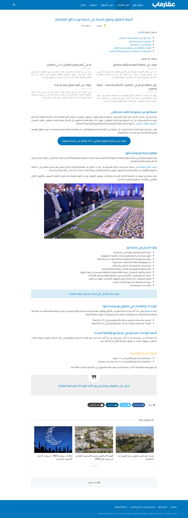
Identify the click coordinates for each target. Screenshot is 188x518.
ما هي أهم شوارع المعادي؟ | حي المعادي (69, 64)
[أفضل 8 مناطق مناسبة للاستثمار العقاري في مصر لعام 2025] (94, 439)
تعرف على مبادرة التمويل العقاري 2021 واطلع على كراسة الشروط (94, 141)
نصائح (83, 5)
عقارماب (173, 507)
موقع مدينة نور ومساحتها (140, 41)
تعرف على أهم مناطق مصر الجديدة (72, 84)
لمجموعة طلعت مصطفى (146, 123)
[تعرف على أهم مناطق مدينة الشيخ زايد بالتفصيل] (135, 439)
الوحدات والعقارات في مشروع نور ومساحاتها (133, 48)
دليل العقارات (123, 5)
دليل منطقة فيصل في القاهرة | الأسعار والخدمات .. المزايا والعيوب (127, 86)
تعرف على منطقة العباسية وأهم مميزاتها (135, 64)
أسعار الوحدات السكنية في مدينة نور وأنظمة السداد (130, 51)
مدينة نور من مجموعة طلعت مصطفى (135, 38)
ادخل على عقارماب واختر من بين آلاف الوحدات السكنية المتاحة (94, 385)
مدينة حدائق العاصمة (148, 167)
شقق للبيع (138, 5)
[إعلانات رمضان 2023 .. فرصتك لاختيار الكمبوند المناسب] (53, 439)
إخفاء (141, 32)
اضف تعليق (93, 482)
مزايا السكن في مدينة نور (140, 44)
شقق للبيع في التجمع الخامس (142, 507)
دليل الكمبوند (107, 5)
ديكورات (93, 5)
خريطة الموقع (121, 507)
